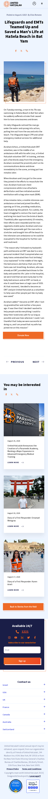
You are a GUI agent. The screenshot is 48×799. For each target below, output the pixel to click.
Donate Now (23, 335)
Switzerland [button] (8, 729)
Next (36, 362)
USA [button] (4, 692)
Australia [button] (7, 722)
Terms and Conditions (31, 769)
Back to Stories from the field (23, 606)
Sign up (22, 661)
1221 (25, 631)
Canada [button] (6, 714)
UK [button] (4, 699)
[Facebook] (15, 50)
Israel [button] (5, 685)
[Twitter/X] (21, 50)
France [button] (6, 707)
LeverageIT (35, 776)
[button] (41, 3)
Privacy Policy (13, 769)
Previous (17, 362)
